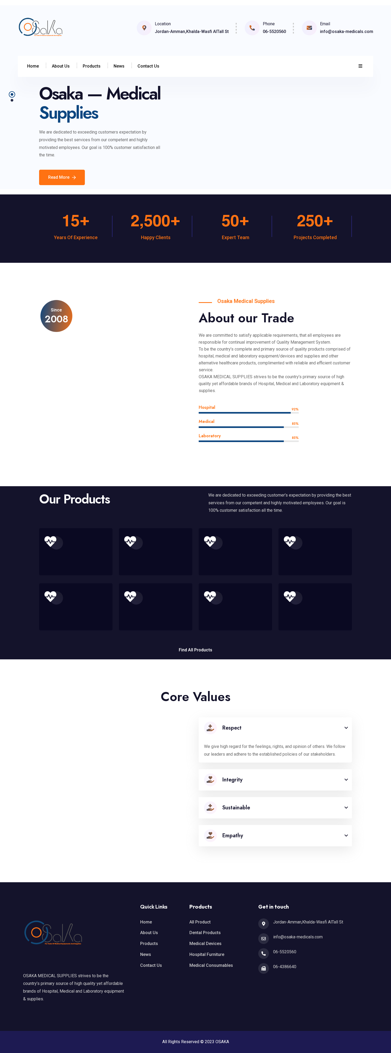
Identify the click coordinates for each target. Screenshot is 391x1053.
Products (92, 66)
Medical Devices (205, 943)
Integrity (232, 780)
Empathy (232, 835)
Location (163, 23)
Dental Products (205, 932)
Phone (269, 23)
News (119, 66)
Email (325, 23)
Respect (232, 728)
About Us (61, 66)
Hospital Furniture (206, 954)
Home (33, 66)
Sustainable (236, 807)
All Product (200, 922)
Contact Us (148, 66)
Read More (58, 177)
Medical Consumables (211, 965)
